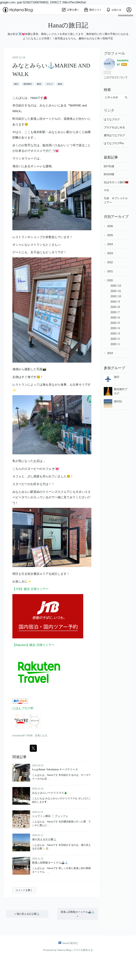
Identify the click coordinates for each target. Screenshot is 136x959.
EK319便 (109, 174)
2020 (110, 280)
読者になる (41, 735)
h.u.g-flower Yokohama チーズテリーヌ (55, 769)
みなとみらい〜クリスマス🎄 (49, 792)
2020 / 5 (115, 322)
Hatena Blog (64, 950)
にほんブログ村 (22, 708)
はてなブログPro (114, 143)
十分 (106, 190)
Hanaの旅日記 (68, 25)
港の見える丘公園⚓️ (44, 839)
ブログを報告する (83, 950)
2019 (110, 353)
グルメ (49, 84)
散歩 (60, 84)
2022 (110, 262)
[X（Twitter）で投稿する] (33, 748)
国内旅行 (28, 84)
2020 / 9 (115, 301)
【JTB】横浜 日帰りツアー (30, 589)
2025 (110, 235)
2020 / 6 (115, 317)
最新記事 (111, 157)
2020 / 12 (115, 285)
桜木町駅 (39, 132)
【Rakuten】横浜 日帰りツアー (33, 645)
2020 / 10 (115, 296)
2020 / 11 (115, 290)
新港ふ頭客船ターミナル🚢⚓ (50, 862)
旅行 (16, 84)
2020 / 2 (115, 338)
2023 (110, 253)
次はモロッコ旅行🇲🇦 (116, 182)
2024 (110, 244)
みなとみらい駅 (59, 132)
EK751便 (109, 166)
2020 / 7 (115, 312)
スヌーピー (31, 468)
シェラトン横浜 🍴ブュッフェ (50, 815)
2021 (110, 271)
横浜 (39, 84)
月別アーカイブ (116, 217)
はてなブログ (112, 119)
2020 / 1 (115, 344)
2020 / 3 (115, 333)
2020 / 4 (115, 328)
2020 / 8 (115, 306)
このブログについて (116, 77)
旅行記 (118, 401)
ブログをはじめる (114, 127)
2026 (110, 226)
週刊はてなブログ (114, 135)
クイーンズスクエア (56, 491)
